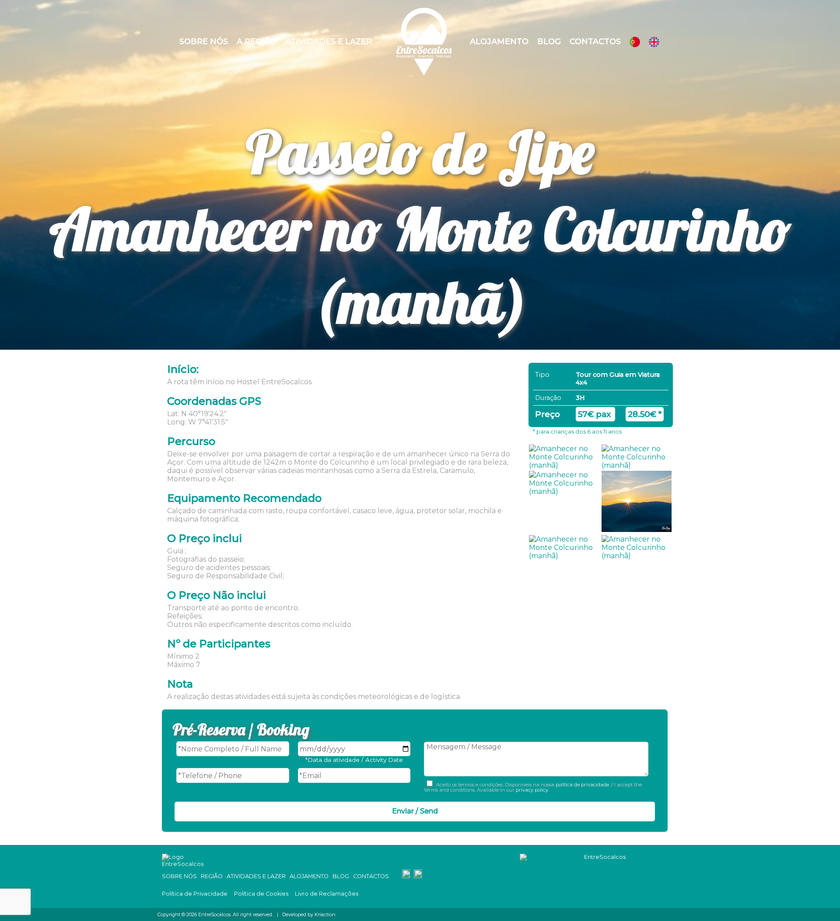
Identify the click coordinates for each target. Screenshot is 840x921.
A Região (256, 41)
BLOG (340, 876)
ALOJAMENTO (309, 876)
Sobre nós (203, 41)
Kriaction (325, 914)
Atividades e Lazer (328, 41)
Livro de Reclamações (326, 893)
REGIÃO (212, 876)
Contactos (595, 41)
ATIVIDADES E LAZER (256, 876)
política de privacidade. (582, 785)
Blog (549, 41)
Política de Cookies (261, 893)
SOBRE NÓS (179, 876)
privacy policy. (531, 790)
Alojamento (499, 41)
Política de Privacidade (195, 893)
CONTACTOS (371, 876)
